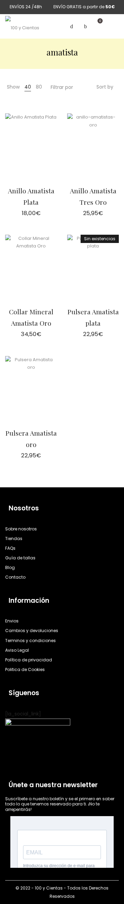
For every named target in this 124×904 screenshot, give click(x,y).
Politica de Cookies (25, 669)
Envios (12, 621)
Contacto (15, 577)
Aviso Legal (17, 650)
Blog (10, 567)
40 (27, 86)
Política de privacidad (28, 660)
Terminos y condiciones (30, 640)
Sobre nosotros (21, 529)
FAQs (10, 548)
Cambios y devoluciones (31, 630)
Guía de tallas (20, 558)
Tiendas (13, 538)
